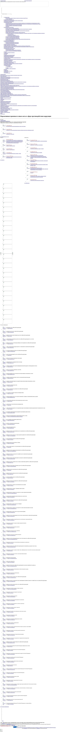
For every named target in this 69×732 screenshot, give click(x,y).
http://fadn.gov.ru (10, 700)
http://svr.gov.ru (10, 646)
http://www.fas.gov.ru (11, 677)
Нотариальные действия (4, 107)
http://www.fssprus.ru (11, 489)
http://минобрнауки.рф (11, 458)
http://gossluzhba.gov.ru (11, 397)
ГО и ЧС (5, 54)
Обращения (6, 53)
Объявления (6, 70)
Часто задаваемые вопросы (4, 90)
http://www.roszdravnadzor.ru (12, 493)
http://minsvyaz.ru (10, 462)
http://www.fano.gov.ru (11, 692)
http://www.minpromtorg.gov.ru (12, 539)
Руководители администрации (9, 19)
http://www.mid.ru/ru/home (12, 466)
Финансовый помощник (8, 64)
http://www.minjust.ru (11, 481)
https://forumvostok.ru (11, 420)
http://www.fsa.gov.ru (11, 623)
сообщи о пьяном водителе (10, 145)
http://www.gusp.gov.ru (11, 669)
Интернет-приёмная (7, 65)
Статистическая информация (8, 40)
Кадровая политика (7, 58)
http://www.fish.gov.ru (11, 573)
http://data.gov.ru (10, 389)
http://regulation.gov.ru (11, 374)
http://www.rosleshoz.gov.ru (12, 531)
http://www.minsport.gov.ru (12, 577)
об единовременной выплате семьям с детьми (13, 153)
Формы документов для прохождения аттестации (14, 24)
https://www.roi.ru (10, 393)
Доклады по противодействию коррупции (13, 36)
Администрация (3, 0)
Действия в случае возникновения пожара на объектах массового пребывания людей (20, 130)
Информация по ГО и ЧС (8, 71)
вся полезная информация (4, 706)
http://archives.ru (10, 665)
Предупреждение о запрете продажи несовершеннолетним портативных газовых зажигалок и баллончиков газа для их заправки (39, 169)
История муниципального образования (12, 43)
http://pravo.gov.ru (10, 378)
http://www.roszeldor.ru (11, 600)
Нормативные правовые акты (9, 62)
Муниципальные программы (8, 47)
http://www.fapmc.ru (11, 554)
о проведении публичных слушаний (36, 152)
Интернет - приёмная (3, 111)
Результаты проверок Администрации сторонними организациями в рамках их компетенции (19, 46)
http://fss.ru (9, 447)
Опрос (7, 67)
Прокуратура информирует (8, 60)
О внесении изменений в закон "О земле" (37, 148)
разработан (25, 728)
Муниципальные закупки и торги (9, 48)
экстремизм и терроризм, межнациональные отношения (13, 63)
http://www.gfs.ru (10, 696)
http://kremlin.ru (10, 328)
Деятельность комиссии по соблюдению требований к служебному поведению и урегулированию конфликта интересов (25, 33)
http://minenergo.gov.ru (11, 642)
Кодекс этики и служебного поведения (12, 28)
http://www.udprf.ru (11, 673)
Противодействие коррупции (9, 27)
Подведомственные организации (9, 44)
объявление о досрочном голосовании (36, 144)
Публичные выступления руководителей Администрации (13, 20)
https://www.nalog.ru (11, 443)
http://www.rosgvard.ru (11, 654)
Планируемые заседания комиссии (13, 35)
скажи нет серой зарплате (10, 149)
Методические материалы (10, 31)
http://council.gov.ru (11, 347)
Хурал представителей (28, 0)
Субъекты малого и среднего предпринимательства (12, 57)
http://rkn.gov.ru (10, 550)
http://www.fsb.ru (10, 650)
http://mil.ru (9, 470)
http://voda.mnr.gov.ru (11, 527)
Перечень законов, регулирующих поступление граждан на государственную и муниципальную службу (22, 23)
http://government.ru (11, 332)
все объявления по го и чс (4, 136)
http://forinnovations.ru (11, 424)
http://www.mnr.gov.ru (11, 516)
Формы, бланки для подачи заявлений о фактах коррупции (15, 32)
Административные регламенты (9, 52)
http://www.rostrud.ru (11, 608)
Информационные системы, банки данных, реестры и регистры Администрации (17, 45)
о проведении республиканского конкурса (37, 180)
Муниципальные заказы (10, 49)
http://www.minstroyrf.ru (11, 581)
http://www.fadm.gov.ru (11, 512)
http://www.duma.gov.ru (11, 351)
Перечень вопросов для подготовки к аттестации (14, 25)
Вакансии (7, 26)
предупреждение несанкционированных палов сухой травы (16, 126)
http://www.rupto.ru (11, 631)
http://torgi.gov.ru (10, 366)
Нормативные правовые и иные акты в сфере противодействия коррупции (18, 39)
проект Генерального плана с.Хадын (10, 61)
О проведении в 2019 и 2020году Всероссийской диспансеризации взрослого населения (38, 176)
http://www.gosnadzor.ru (11, 688)
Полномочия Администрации (9, 21)
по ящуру (31, 172)
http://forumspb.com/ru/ (11, 412)
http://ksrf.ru (9, 355)
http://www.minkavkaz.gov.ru (12, 558)
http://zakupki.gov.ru (11, 370)
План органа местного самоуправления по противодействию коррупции (17, 30)
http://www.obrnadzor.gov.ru (12, 508)
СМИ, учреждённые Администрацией (6, 93)
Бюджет (5, 51)
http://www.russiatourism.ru (12, 504)
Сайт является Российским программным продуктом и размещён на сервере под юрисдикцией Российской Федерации (36, 727)
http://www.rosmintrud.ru (11, 435)
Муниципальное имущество (8, 56)
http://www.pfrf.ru (10, 439)
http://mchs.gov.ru (10, 343)
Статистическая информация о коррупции (13, 38)
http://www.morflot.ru (11, 604)
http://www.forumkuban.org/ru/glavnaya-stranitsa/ (15, 416)
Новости (5, 69)
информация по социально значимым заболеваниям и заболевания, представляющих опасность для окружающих (22, 59)
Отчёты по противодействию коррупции (12, 37)
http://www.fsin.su (10, 485)
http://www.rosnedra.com (11, 535)
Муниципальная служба (8, 22)
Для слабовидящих (7, 72)
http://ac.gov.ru (10, 401)
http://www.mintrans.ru (11, 585)
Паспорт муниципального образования (12, 42)
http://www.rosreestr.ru (11, 627)
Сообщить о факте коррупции (11, 68)
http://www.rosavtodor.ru (11, 596)
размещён (38, 728)
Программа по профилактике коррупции (12, 29)
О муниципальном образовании (9, 41)
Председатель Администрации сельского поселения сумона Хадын (17, 18)
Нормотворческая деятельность (5, 102)
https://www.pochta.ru (11, 562)
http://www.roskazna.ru (11, 619)
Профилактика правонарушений (9, 55)
